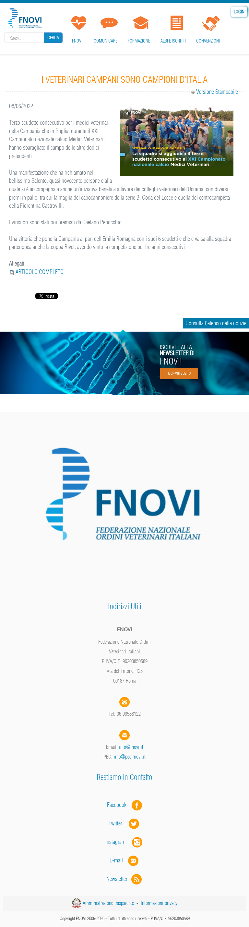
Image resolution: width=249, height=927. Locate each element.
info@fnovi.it (131, 747)
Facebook (119, 805)
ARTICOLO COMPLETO (40, 272)
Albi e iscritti (173, 41)
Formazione (139, 41)
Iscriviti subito (179, 373)
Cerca (53, 38)
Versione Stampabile (217, 91)
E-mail (116, 860)
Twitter (119, 823)
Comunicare (105, 41)
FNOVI (77, 41)
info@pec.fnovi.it (130, 756)
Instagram (118, 842)
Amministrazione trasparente (108, 903)
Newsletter (118, 879)
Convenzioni (208, 41)
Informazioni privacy (159, 903)
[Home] (26, 17)
